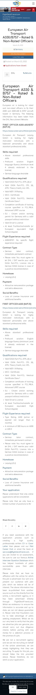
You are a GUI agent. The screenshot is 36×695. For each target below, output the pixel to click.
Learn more (22, 687)
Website (28, 73)
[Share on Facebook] (6, 526)
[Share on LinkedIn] (19, 526)
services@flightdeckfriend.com (16, 552)
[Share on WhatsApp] (12, 526)
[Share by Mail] (25, 526)
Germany (19, 49)
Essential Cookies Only (18, 691)
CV (23, 543)
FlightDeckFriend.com (11, 14)
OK (13, 687)
